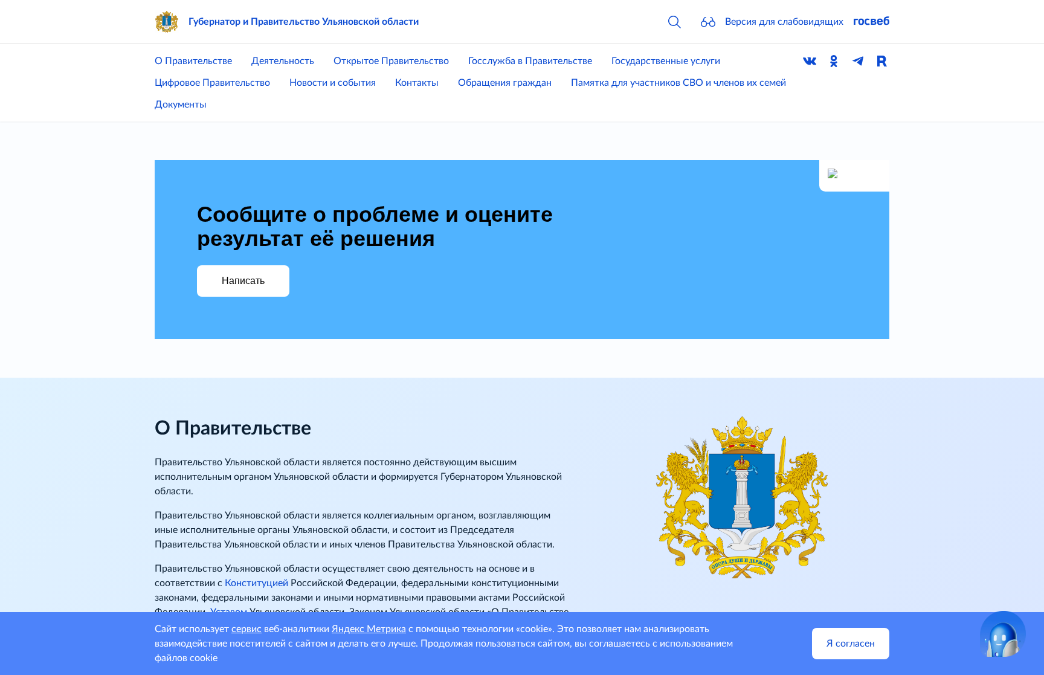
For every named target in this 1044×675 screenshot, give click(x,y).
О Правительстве (193, 61)
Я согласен (850, 643)
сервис (246, 629)
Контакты (417, 83)
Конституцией (256, 583)
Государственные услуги (665, 61)
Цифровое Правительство (212, 83)
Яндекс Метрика (369, 629)
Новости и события (332, 83)
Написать (243, 281)
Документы (181, 104)
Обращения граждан (505, 83)
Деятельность (282, 61)
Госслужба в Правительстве (530, 61)
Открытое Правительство (391, 61)
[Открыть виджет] (1003, 634)
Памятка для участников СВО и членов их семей (678, 83)
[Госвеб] (871, 22)
